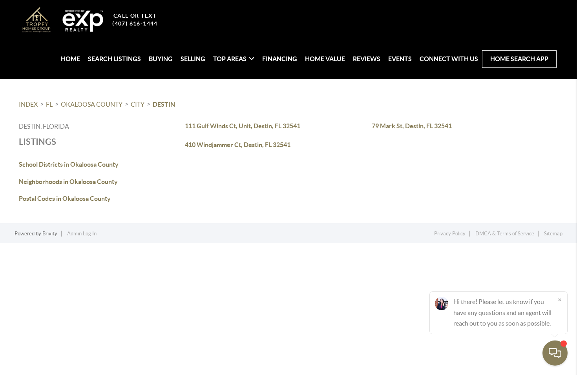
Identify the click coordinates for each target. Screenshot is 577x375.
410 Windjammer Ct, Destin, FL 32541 (237, 145)
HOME (70, 58)
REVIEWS (366, 58)
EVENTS (400, 58)
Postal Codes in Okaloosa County (65, 198)
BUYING (161, 58)
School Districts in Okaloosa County (69, 164)
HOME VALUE (325, 58)
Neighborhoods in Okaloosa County (68, 181)
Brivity (49, 234)
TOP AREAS (230, 58)
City (137, 104)
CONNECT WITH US (449, 58)
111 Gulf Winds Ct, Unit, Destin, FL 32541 (242, 126)
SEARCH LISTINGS (114, 58)
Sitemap (553, 234)
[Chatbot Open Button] (555, 353)
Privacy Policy (450, 234)
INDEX (28, 104)
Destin (164, 104)
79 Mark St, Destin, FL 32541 (412, 126)
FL (49, 104)
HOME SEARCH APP (519, 58)
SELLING (193, 58)
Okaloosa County (91, 104)
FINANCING (279, 58)
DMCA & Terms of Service (504, 234)
